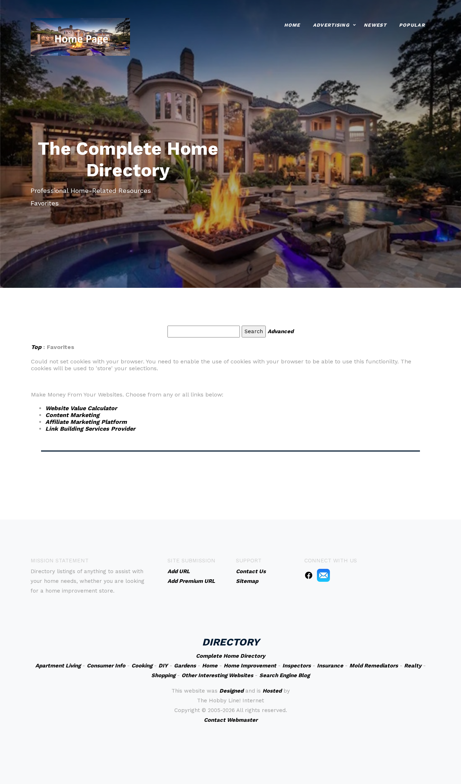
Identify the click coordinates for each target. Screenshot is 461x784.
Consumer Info (106, 665)
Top (37, 347)
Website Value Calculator (81, 408)
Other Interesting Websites (217, 675)
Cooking (141, 665)
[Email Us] (323, 575)
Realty (412, 665)
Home (292, 25)
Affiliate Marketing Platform (86, 421)
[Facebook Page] (308, 575)
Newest (375, 25)
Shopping (163, 675)
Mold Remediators (373, 665)
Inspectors (296, 665)
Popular (412, 25)
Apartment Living (58, 665)
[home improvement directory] (80, 36)
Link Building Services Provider (90, 428)
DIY (163, 665)
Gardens (185, 665)
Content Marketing (72, 415)
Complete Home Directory (230, 656)
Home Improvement (250, 665)
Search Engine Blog (284, 675)
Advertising (331, 25)
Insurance (330, 665)
